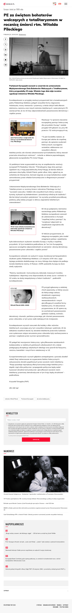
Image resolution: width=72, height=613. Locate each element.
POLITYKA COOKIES (64, 607)
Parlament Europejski (27, 399)
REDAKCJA (59, 605)
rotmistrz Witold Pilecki (11, 399)
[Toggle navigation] (65, 3)
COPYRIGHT (65, 605)
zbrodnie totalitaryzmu (43, 399)
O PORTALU (39, 605)
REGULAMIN (55, 607)
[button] (67, 591)
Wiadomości (22, 34)
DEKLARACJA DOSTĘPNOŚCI (49, 605)
